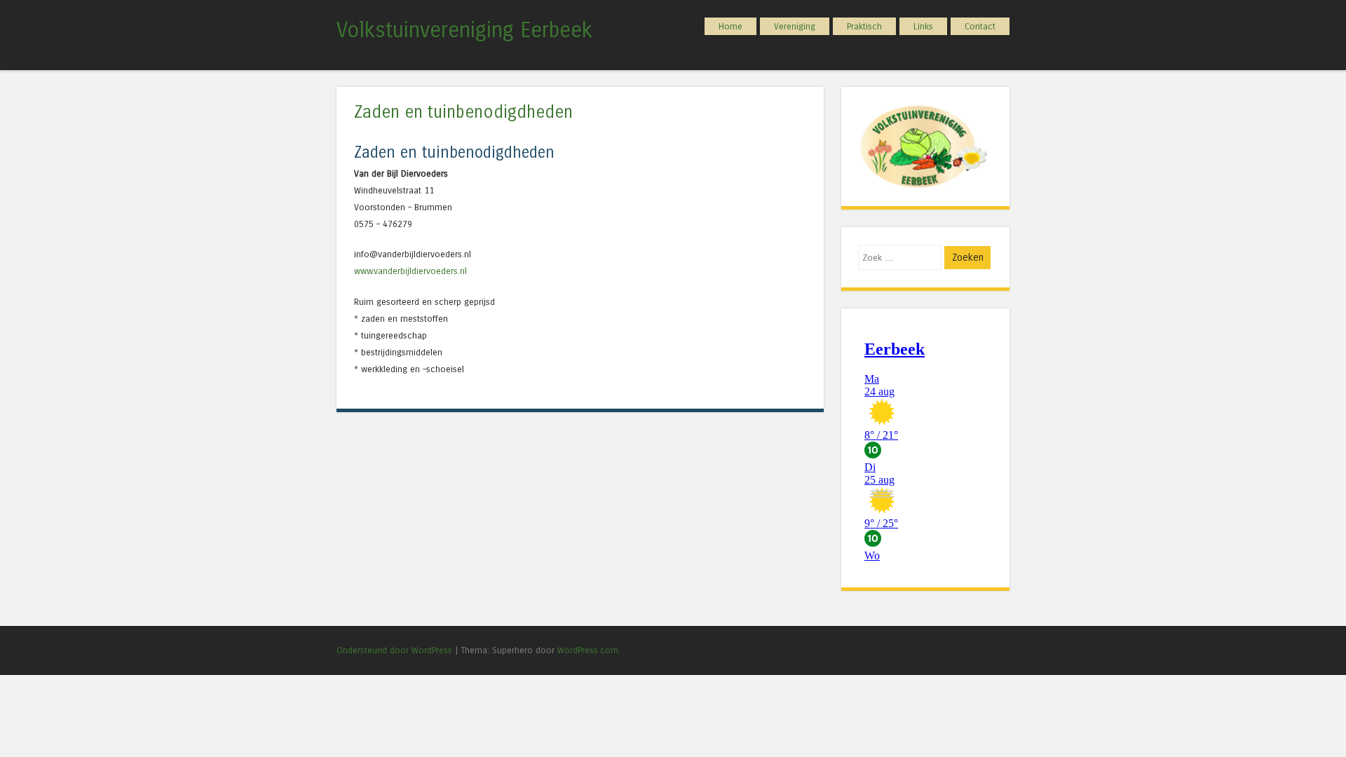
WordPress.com (587, 650)
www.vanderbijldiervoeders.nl (410, 271)
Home (730, 26)
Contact (980, 26)
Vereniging (794, 26)
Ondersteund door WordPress (394, 650)
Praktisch (864, 26)
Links (923, 26)
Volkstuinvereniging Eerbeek (464, 30)
